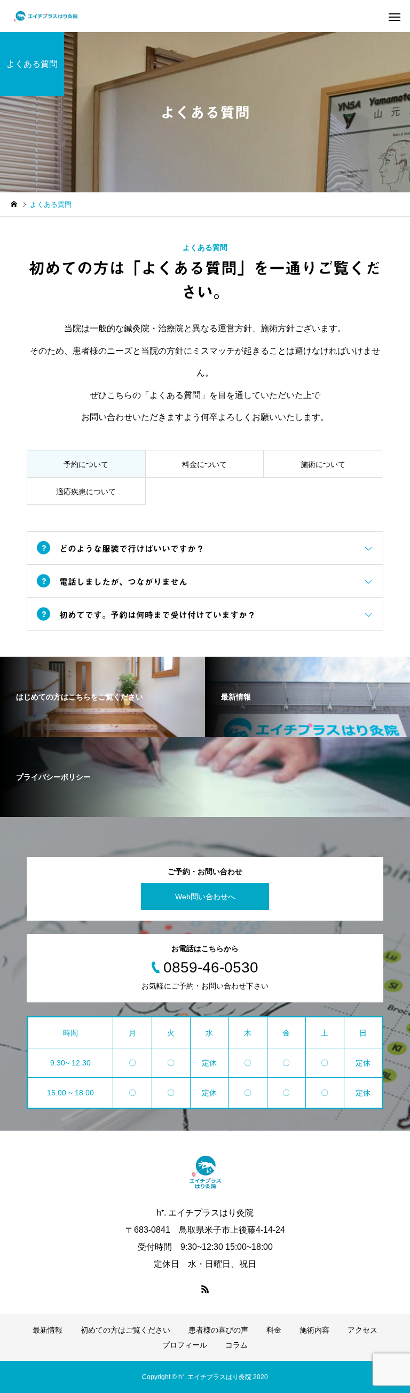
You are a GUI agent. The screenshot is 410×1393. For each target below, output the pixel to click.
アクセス (362, 1330)
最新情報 (47, 1330)
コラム (236, 1345)
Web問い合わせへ (205, 896)
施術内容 (314, 1330)
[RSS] (205, 1288)
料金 (273, 1330)
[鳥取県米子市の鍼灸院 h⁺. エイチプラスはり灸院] (46, 16)
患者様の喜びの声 (218, 1330)
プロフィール (184, 1345)
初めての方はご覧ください (125, 1330)
